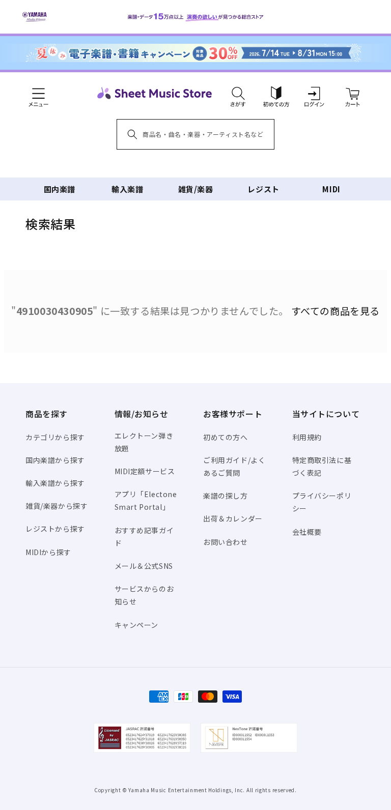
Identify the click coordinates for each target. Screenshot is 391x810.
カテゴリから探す (55, 437)
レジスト (263, 189)
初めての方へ (225, 437)
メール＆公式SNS (144, 566)
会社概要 (307, 532)
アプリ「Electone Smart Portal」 (146, 500)
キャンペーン (137, 625)
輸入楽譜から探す (55, 483)
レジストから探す (55, 529)
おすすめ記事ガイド (144, 536)
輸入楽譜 (127, 189)
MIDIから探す (48, 552)
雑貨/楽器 (195, 189)
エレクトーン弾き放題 (144, 441)
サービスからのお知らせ (144, 595)
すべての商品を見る (335, 311)
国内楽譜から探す (55, 460)
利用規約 (307, 437)
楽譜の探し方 (225, 495)
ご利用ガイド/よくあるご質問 (234, 466)
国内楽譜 (59, 189)
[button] (238, 93)
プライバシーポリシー (322, 501)
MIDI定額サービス (145, 471)
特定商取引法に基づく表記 (322, 466)
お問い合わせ (225, 542)
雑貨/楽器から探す (56, 506)
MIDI (331, 189)
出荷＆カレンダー (233, 518)
